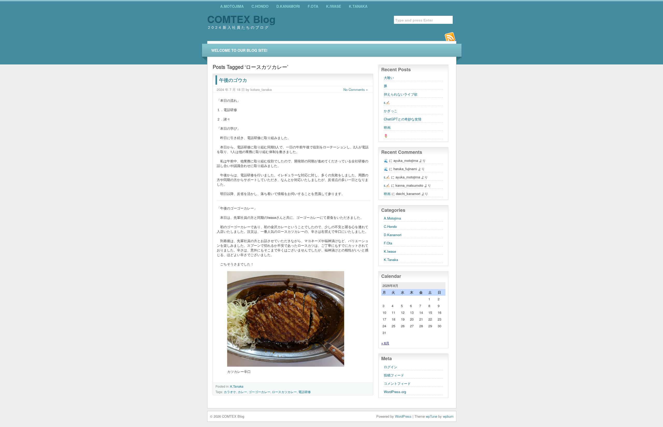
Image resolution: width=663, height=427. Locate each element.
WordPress (403, 416)
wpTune (431, 416)
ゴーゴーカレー (259, 392)
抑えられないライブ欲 (400, 94)
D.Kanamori (288, 6)
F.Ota (313, 6)
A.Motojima (232, 6)
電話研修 (304, 392)
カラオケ (230, 392)
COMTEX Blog (241, 19)
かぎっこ (390, 110)
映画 (387, 127)
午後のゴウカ (233, 80)
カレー (242, 392)
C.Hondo (260, 6)
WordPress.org (395, 391)
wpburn (448, 416)
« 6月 (385, 343)
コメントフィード (397, 383)
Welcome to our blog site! (239, 50)
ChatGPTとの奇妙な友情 (402, 119)
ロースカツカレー (284, 392)
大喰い (389, 77)
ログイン (390, 366)
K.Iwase (333, 6)
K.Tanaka (358, 6)
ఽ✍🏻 (387, 102)
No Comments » (355, 89)
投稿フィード (394, 375)
